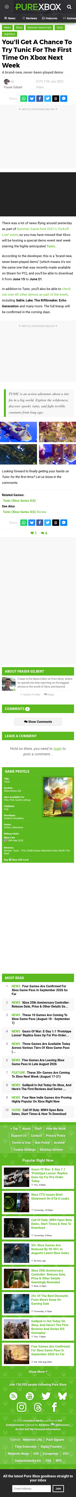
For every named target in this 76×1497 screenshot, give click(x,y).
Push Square (55, 1440)
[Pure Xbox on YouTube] (30, 1396)
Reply (50, 694)
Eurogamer (50, 1454)
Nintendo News (18, 1454)
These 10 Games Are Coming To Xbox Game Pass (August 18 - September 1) (41, 1019)
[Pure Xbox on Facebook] (54, 1408)
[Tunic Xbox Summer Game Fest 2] (18, 454)
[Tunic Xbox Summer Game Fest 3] (57, 432)
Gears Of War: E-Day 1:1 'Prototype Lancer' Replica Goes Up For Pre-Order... (41, 1033)
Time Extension (25, 1447)
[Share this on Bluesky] (31, 98)
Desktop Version (51, 1150)
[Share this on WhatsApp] (23, 98)
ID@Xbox (9, 34)
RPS (59, 1461)
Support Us (19, 1136)
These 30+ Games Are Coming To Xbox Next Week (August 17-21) (41, 1074)
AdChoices (62, 1425)
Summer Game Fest (39, 27)
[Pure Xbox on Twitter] (46, 1396)
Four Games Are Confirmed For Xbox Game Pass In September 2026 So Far (40, 990)
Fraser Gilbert (13, 87)
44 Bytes (44, 1425)
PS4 (6, 800)
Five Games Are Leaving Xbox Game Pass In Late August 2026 (38, 1062)
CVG (48, 1461)
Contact (36, 1136)
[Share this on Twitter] (47, 98)
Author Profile (31, 694)
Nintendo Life (32, 1440)
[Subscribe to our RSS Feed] (13, 1396)
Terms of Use (21, 1143)
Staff (38, 1129)
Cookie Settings (25, 1150)
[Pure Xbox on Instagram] (21, 1408)
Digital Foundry (51, 1447)
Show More (37, 1372)
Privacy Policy (55, 1136)
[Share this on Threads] (55, 98)
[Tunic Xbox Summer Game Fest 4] (57, 454)
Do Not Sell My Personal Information (38, 1429)
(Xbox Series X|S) (19, 501)
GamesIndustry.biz (28, 1461)
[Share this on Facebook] (39, 98)
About (26, 1129)
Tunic (60, 27)
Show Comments (39, 722)
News (7, 27)
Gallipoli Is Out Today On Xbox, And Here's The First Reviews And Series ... (41, 1087)
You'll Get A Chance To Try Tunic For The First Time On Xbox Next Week (37, 53)
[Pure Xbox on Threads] (38, 1408)
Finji (6, 809)
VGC (66, 1454)
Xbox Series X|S (12, 790)
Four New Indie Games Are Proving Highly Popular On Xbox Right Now (42, 1099)
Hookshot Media (33, 1420)
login (58, 748)
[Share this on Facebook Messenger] (63, 98)
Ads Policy (42, 1143)
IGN (36, 1454)
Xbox (19, 27)
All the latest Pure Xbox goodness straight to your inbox (38, 1478)
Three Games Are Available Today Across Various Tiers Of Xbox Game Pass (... (41, 1047)
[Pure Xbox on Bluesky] (62, 1396)
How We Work (56, 1129)
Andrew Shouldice (14, 818)
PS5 (12, 800)
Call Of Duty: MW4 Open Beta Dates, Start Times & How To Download (39, 1112)
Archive (59, 1143)
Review (24, 512)
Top (15, 1129)
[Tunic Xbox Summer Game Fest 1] (18, 432)
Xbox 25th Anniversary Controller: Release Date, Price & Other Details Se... (41, 1004)
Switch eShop (22, 800)
